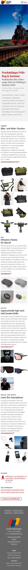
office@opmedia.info (16, 533)
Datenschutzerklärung (14, 541)
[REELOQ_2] (20, 456)
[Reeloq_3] (7, 456)
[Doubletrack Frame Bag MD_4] (7, 185)
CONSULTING (8, 513)
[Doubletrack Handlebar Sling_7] (20, 198)
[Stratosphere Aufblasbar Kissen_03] (7, 296)
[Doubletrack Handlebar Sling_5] (7, 226)
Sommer (21, 492)
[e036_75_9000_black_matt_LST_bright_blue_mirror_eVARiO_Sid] (20, 356)
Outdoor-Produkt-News (12, 492)
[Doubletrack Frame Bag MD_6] (20, 185)
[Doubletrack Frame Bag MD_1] (20, 171)
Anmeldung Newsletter (14, 537)
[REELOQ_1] (7, 442)
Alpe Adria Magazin (6, 490)
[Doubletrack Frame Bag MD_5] (7, 171)
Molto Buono (16, 490)
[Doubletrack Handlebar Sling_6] (20, 226)
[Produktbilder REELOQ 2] (20, 442)
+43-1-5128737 (16, 531)
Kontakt (14, 539)
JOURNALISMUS (17, 510)
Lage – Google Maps (13, 557)
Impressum (14, 544)
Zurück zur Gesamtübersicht (11, 499)
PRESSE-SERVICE (19, 513)
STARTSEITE (8, 510)
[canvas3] (20, 370)
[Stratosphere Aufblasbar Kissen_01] (7, 283)
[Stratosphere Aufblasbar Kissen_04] (20, 296)
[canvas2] (7, 370)
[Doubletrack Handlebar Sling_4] (20, 212)
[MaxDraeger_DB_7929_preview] (7, 356)
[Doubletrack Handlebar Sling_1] (7, 212)
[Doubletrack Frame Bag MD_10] (7, 198)
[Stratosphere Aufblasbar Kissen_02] (20, 283)
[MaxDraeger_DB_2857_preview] (7, 383)
